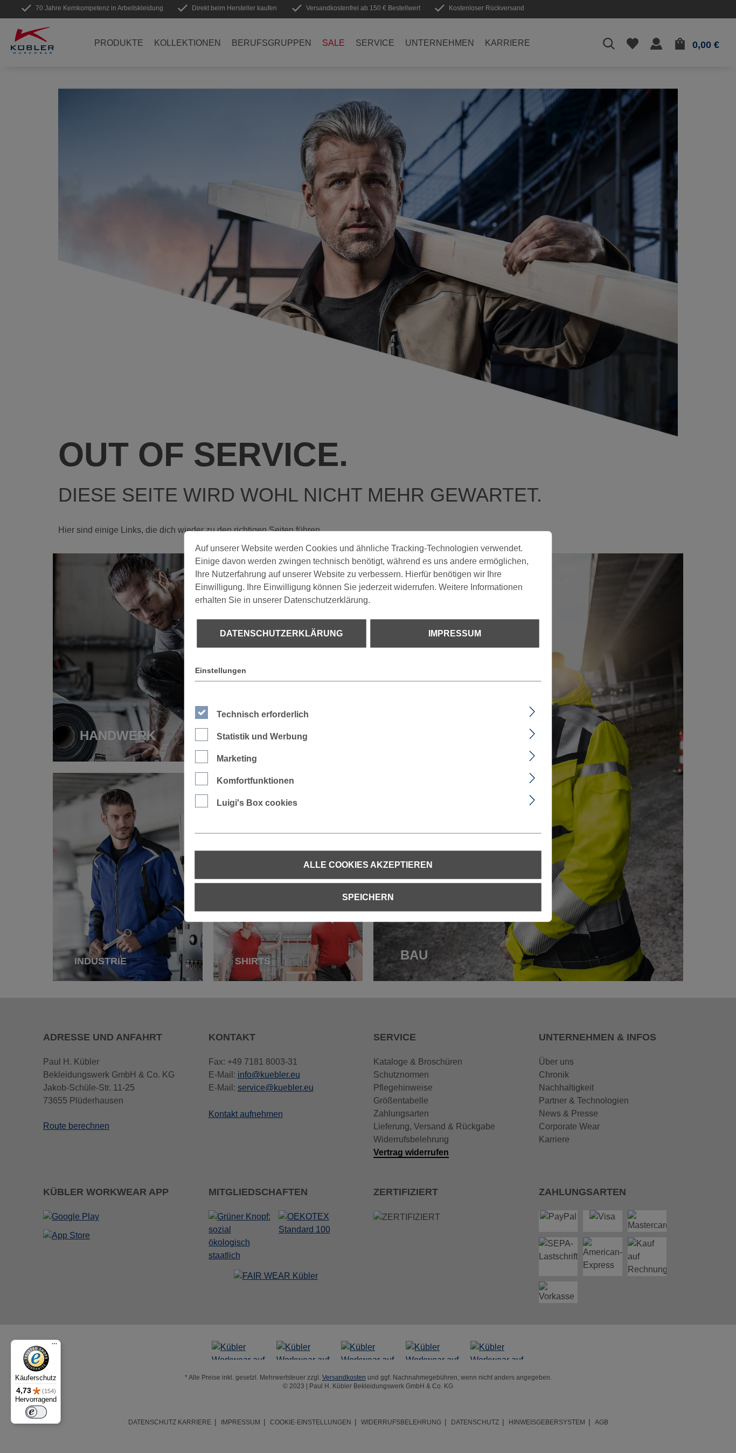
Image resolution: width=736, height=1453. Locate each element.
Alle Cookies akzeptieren (368, 864)
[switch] (36, 1412)
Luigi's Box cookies (257, 802)
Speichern (368, 897)
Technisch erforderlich (263, 714)
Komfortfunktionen (255, 780)
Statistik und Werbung (262, 736)
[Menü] (54, 1346)
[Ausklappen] (531, 710)
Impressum (454, 633)
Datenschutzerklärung (281, 633)
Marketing (237, 758)
